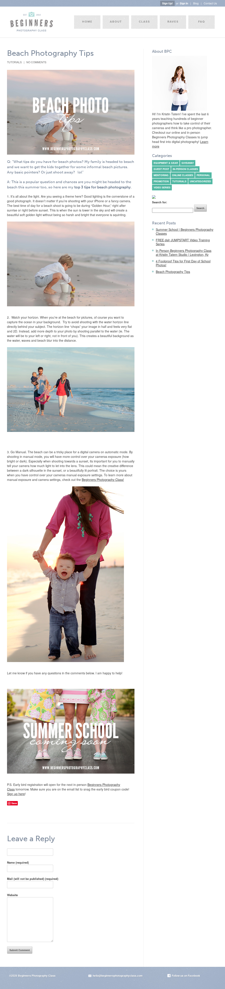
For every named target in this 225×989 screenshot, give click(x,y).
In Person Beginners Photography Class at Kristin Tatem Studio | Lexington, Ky (183, 252)
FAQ (201, 21)
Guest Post (161, 169)
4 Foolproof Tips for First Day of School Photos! (183, 263)
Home (87, 21)
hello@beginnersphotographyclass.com (118, 976)
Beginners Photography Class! (103, 479)
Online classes (182, 175)
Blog (196, 3)
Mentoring (161, 175)
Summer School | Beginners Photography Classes (184, 231)
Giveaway (187, 162)
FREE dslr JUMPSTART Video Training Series (183, 242)
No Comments (36, 62)
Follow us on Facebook (186, 976)
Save (14, 803)
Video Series (162, 187)
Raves (173, 21)
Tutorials (14, 62)
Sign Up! (167, 3)
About (116, 21)
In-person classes (185, 169)
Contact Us (210, 3)
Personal (203, 175)
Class (144, 21)
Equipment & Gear (166, 162)
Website (12, 895)
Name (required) (18, 862)
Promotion (161, 181)
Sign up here (16, 794)
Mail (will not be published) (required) (32, 879)
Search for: (159, 202)
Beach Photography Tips (50, 53)
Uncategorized (200, 181)
